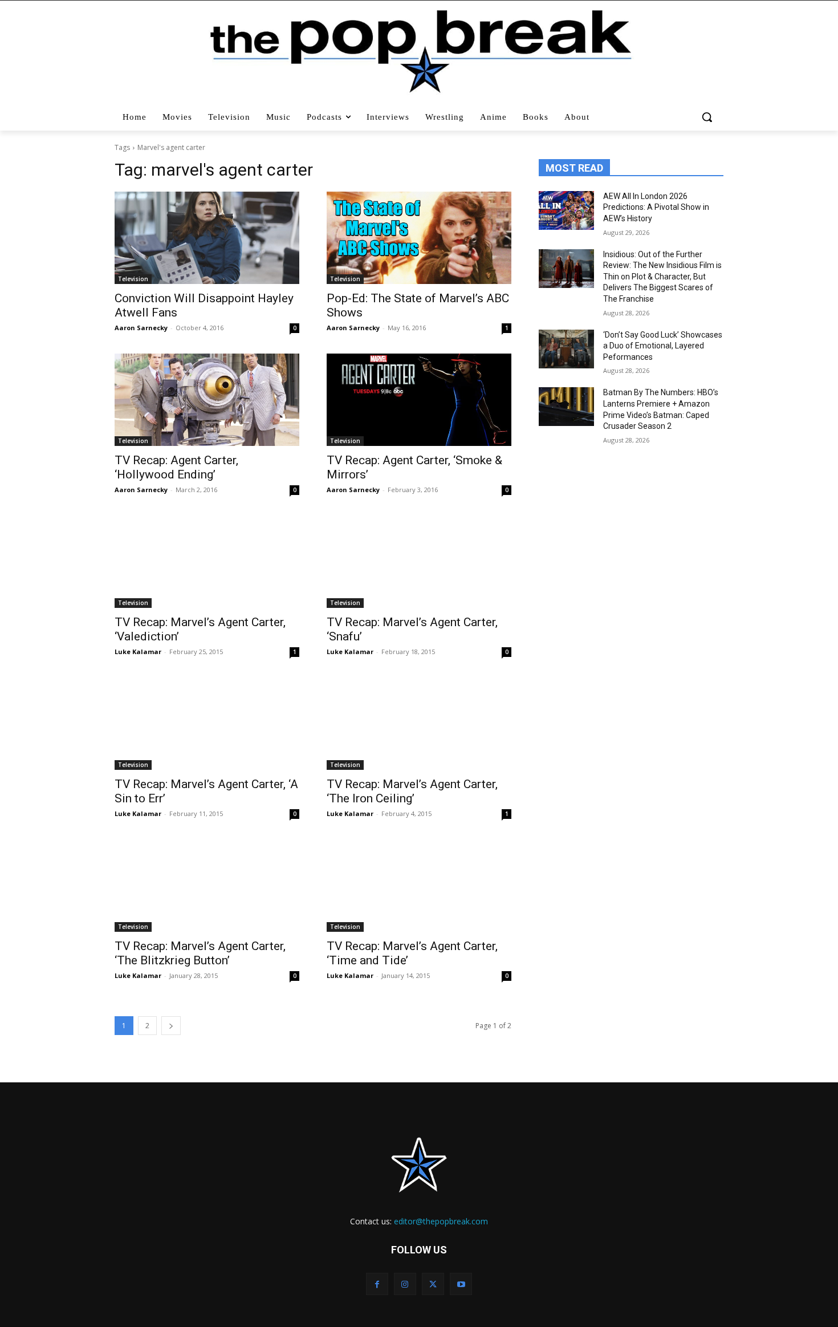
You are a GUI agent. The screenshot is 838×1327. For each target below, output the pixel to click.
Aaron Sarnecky (141, 327)
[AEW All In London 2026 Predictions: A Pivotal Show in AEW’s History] (566, 210)
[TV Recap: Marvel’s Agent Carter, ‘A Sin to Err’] (207, 723)
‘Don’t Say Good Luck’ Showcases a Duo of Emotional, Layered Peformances (662, 346)
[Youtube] (461, 1284)
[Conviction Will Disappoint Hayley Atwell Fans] (207, 238)
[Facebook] (377, 1284)
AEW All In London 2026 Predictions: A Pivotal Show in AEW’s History (656, 207)
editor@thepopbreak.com (441, 1221)
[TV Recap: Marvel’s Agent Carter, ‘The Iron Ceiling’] (419, 723)
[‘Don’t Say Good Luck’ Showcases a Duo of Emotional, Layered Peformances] (566, 349)
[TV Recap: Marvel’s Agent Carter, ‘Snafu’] (419, 562)
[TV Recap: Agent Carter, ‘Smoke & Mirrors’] (419, 400)
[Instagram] (405, 1284)
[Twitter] (433, 1284)
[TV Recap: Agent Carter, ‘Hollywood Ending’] (207, 400)
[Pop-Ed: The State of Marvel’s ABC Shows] (419, 238)
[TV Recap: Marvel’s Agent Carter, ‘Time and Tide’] (419, 885)
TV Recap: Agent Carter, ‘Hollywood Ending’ (176, 467)
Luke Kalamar (138, 651)
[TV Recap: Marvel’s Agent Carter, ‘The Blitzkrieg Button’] (207, 885)
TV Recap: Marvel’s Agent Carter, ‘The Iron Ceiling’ (412, 791)
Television (133, 279)
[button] (708, 117)
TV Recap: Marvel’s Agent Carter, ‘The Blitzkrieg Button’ (200, 953)
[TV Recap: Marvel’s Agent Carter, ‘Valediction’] (207, 562)
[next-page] (171, 1025)
